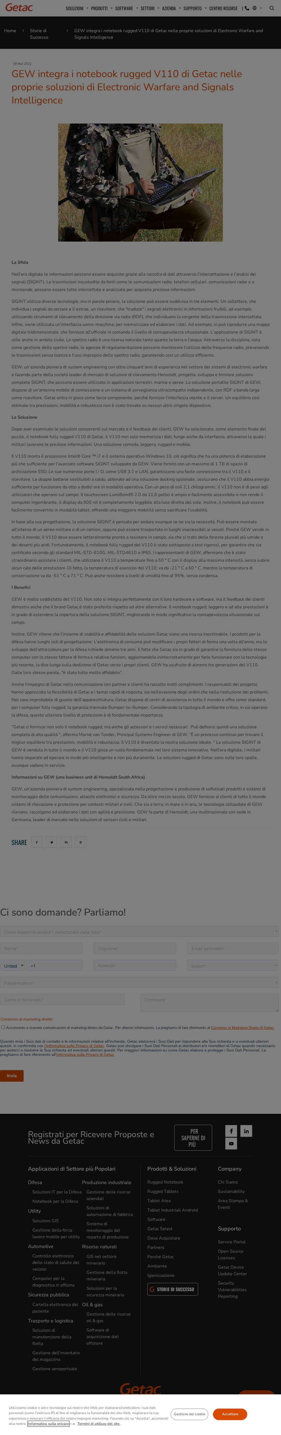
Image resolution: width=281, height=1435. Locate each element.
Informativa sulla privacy (48, 1423)
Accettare (230, 1414)
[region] (140, 1414)
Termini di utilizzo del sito (98, 1423)
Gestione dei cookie (189, 1414)
